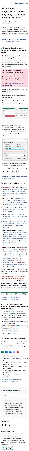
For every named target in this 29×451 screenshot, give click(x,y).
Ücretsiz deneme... (15, 85)
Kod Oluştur (20, 189)
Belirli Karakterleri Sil (12, 250)
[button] (27, 3)
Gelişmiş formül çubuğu (21, 232)
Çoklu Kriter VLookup (16, 207)
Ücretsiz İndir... (15, 299)
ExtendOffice (20, 3)
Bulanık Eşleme (7, 211)
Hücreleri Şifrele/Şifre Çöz (18, 238)
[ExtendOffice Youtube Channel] (9, 425)
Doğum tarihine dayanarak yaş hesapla (14, 254)
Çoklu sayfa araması (18, 209)
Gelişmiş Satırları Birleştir (14, 264)
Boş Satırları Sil (20, 200)
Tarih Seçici (23, 236)
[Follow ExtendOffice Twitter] (6, 425)
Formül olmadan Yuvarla (15, 204)
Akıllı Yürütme (12, 189)
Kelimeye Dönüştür (9, 260)
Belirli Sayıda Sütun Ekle (19, 221)
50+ (22, 250)
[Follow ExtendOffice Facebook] (2, 425)
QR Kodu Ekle (16, 256)
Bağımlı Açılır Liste (13, 216)
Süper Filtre (23, 241)
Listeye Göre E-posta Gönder (11, 241)
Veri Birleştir (6, 238)
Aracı (21, 248)
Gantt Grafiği (9, 252)
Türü (4, 252)
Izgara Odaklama (19, 230)
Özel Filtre (6, 243)
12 (16, 248)
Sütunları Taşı (7, 223)
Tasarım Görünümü (8, 232)
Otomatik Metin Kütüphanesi (11, 236)
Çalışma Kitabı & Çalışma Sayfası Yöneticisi (15, 234)
